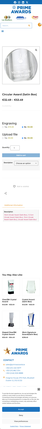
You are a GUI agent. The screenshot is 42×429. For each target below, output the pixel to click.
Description (8, 162)
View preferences (21, 421)
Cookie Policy (14, 426)
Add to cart (21, 155)
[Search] (29, 25)
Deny (21, 415)
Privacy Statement (25, 426)
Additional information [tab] (13, 205)
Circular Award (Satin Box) (27, 219)
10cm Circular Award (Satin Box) (15, 215)
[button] (39, 389)
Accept (21, 409)
